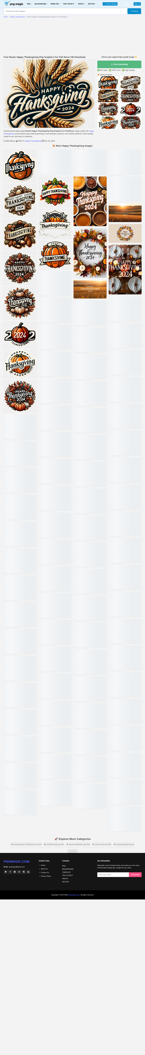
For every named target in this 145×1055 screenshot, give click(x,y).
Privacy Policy (46, 876)
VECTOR (65, 882)
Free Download (120, 64)
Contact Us (45, 872)
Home (6, 17)
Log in (126, 4)
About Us (44, 869)
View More (72, 851)
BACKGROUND (67, 869)
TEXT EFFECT (67, 875)
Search (135, 11)
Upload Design (111, 4)
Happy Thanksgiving (17, 17)
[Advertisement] (72, 37)
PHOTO (65, 878)
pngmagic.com (16, 861)
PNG (64, 866)
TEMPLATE (66, 872)
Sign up (137, 4)
